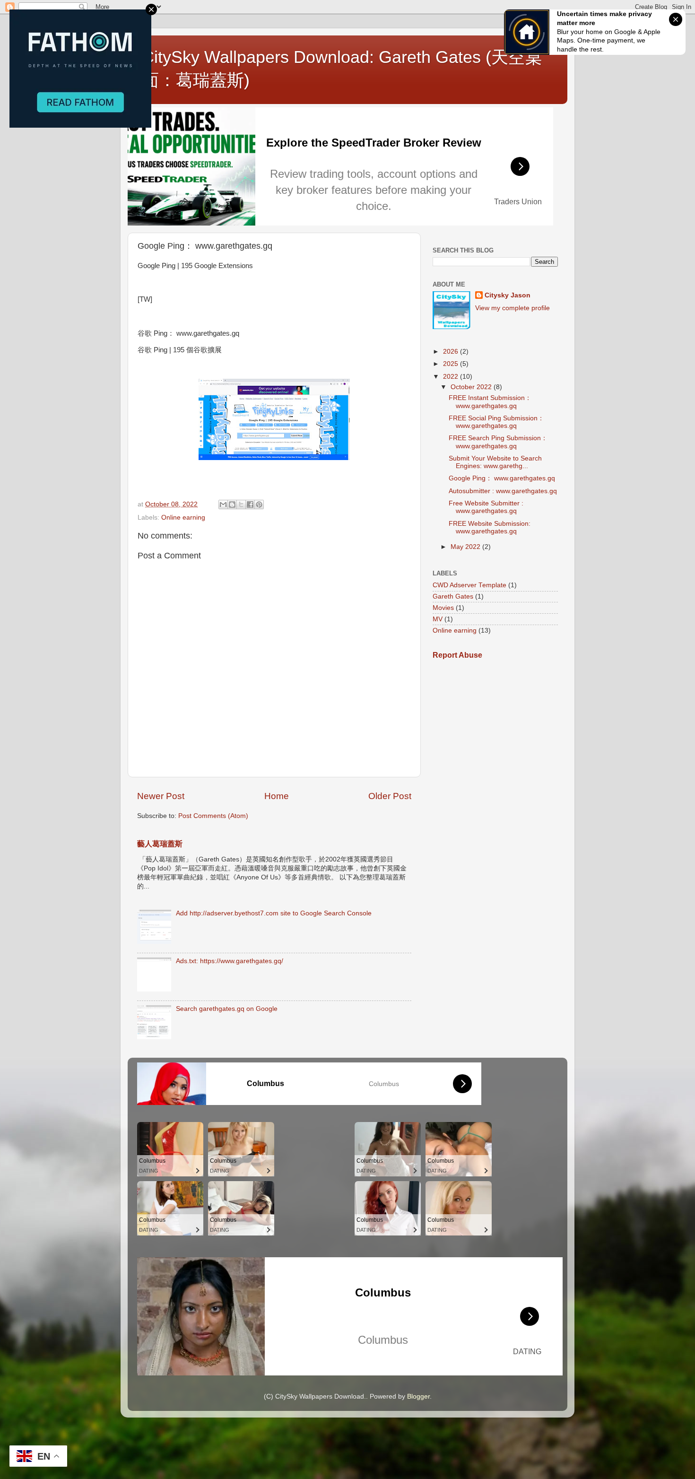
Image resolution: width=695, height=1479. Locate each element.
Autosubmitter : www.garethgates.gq (503, 491)
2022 (451, 376)
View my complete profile (512, 308)
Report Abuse (457, 655)
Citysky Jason (507, 295)
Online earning (183, 517)
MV (438, 619)
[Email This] (223, 504)
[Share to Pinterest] (259, 504)
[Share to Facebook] (250, 504)
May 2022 (466, 546)
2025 (451, 363)
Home (276, 796)
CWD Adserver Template (469, 585)
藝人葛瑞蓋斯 (159, 844)
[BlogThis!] (232, 504)
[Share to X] (241, 504)
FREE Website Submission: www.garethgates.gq (489, 527)
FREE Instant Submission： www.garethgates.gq (490, 401)
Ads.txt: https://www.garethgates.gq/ (229, 961)
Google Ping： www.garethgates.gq (502, 478)
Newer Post (160, 796)
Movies (443, 607)
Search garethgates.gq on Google (227, 1008)
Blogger (418, 1396)
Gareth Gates (453, 596)
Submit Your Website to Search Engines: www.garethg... (495, 462)
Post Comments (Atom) (213, 815)
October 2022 (472, 387)
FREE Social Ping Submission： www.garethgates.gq (496, 422)
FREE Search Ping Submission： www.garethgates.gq (498, 442)
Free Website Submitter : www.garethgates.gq (486, 507)
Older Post (389, 796)
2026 (451, 351)
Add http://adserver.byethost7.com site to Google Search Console (274, 913)
